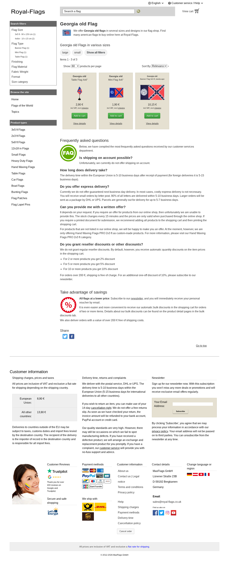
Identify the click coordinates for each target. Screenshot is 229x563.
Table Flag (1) (21, 57)
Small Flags (18, 154)
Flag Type (17, 43)
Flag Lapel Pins (20, 204)
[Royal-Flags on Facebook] (155, 514)
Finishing (17, 61)
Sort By (146, 66)
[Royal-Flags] (33, 11)
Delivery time (125, 517)
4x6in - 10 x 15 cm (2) (25, 39)
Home (15, 99)
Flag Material (19, 66)
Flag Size (17, 29)
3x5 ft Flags (18, 129)
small (77, 52)
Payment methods (128, 512)
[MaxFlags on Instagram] (167, 514)
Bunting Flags (19, 192)
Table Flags (18, 173)
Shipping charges (128, 507)
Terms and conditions (130, 487)
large (65, 52)
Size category (20, 81)
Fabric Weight (20, 71)
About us (123, 471)
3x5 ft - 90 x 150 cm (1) (25, 34)
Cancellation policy (129, 523)
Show (66, 66)
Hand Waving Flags (23, 167)
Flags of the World (22, 105)
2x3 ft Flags (18, 135)
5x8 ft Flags (18, 142)
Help (121, 501)
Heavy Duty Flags (22, 160)
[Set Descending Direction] (168, 66)
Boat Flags (17, 185)
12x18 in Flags (20, 148)
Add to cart (79, 115)
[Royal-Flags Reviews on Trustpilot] (57, 472)
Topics (15, 111)
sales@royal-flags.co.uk (167, 501)
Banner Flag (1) (22, 48)
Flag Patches (19, 198)
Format (16, 76)
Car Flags (17, 179)
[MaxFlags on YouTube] (173, 514)
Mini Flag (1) (20, 52)
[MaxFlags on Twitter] (161, 514)
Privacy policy (126, 492)
